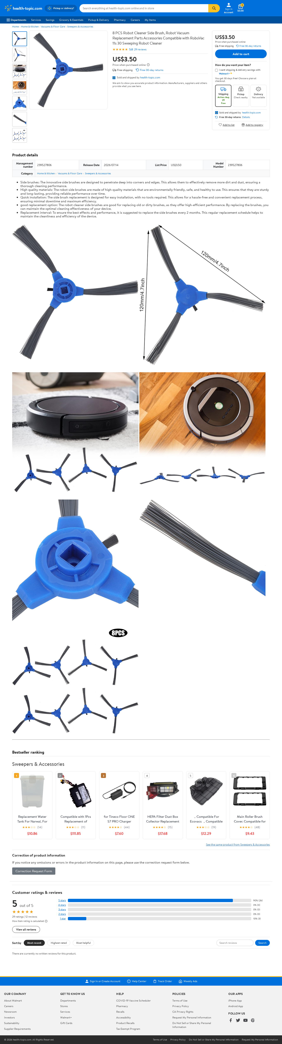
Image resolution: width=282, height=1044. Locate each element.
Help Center (139, 981)
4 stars (62, 904)
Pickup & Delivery (98, 20)
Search (262, 943)
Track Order (165, 981)
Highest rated (59, 943)
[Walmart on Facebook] (230, 1020)
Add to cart (241, 54)
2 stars (62, 914)
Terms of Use (179, 1000)
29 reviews (140, 49)
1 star (63, 918)
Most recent (34, 943)
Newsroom (10, 1011)
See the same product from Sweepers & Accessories (238, 844)
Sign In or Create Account (105, 981)
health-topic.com (150, 77)
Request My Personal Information (191, 1017)
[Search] (214, 8)
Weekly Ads (190, 981)
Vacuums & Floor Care (53, 26)
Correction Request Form (33, 871)
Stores (64, 1006)
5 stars (62, 900)
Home (15, 26)
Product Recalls (125, 1023)
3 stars (62, 909)
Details (246, 117)
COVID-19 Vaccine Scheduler (133, 1000)
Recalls (120, 1011)
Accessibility (123, 1017)
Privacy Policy (180, 1006)
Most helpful (83, 943)
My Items (150, 20)
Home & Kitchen (30, 26)
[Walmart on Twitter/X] (238, 1020)
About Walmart (13, 1000)
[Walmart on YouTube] (245, 1020)
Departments (18, 20)
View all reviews (26, 929)
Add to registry (254, 124)
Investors (9, 1017)
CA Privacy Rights (182, 1011)
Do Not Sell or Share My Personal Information (213, 1039)
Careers (135, 20)
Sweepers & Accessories (80, 26)
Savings (50, 20)
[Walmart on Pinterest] (253, 1020)
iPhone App (235, 1000)
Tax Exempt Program (128, 1029)
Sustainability (11, 1023)
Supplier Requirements (17, 1029)
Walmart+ (66, 1017)
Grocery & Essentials (71, 20)
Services (36, 20)
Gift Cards (66, 1023)
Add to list (229, 124)
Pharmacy (120, 20)
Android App (235, 1006)
